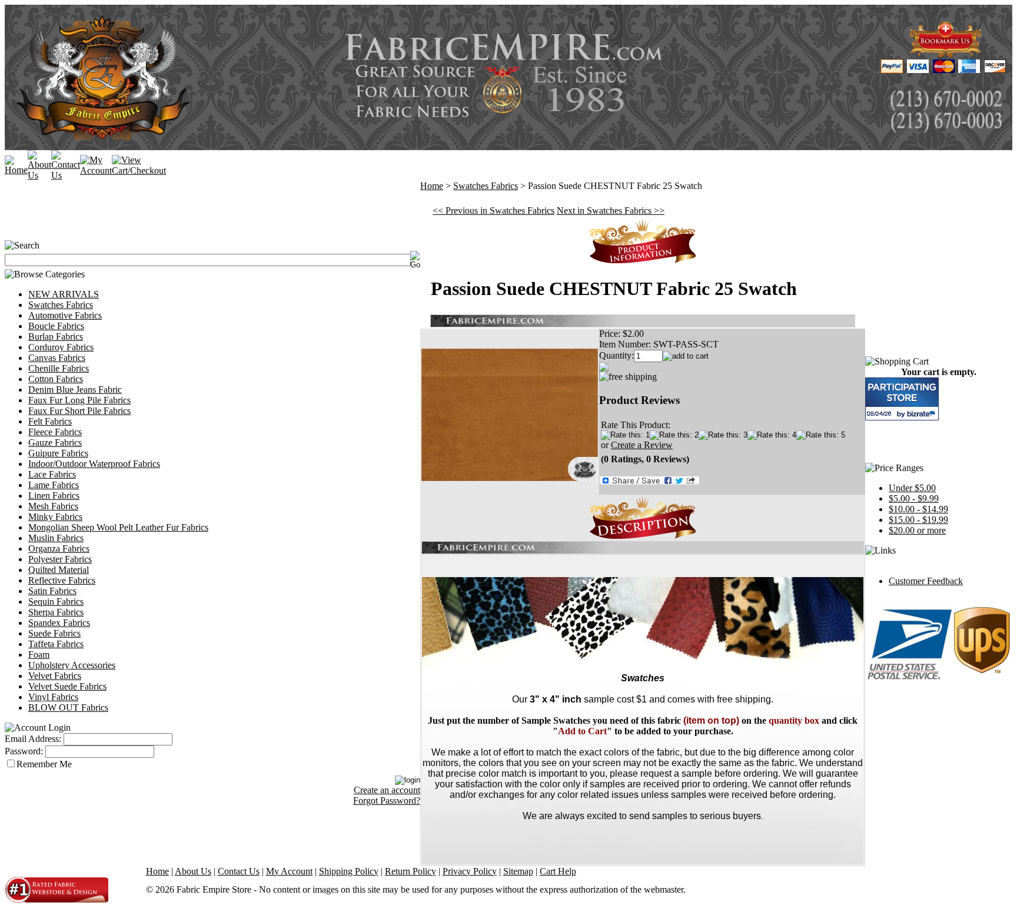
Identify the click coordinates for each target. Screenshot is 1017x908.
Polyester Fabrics (60, 559)
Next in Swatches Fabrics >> (610, 211)
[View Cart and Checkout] (139, 170)
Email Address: (33, 739)
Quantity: (616, 355)
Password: (24, 751)
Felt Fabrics (50, 421)
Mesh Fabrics (53, 506)
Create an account (387, 790)
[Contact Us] (65, 175)
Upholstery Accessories (71, 665)
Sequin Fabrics (56, 602)
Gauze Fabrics (55, 443)
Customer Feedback (926, 581)
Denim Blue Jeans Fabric (75, 390)
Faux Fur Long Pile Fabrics (79, 400)
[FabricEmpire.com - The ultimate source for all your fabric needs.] (946, 54)
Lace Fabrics (52, 474)
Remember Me (44, 764)
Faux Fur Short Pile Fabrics (79, 411)
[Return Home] (16, 170)
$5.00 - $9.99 (914, 498)
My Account (289, 871)
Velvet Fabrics (54, 676)
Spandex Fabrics (59, 623)
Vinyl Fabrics (53, 697)
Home (431, 186)
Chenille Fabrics (58, 368)
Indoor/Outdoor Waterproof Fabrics (94, 464)
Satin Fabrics (52, 591)
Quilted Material (58, 570)
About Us (193, 871)
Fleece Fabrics (55, 432)
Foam (38, 654)
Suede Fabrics (54, 633)
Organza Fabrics (58, 549)
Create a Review (642, 445)
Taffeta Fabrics (56, 644)
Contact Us (239, 871)
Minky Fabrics (55, 517)
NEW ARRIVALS (63, 294)
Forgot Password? (386, 801)
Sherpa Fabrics (56, 612)
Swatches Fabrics (60, 305)
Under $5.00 (912, 488)
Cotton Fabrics (55, 379)
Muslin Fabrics (56, 538)
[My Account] (96, 170)
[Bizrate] (922, 413)
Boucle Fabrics (56, 326)
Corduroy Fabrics (61, 347)
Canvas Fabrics (56, 358)
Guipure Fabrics (58, 453)
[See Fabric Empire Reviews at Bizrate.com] (902, 398)
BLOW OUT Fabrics (68, 707)
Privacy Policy (470, 871)
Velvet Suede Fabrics (67, 686)
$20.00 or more (917, 530)
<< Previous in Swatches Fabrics (493, 211)
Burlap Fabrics (55, 337)
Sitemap (518, 871)
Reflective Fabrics (61, 580)
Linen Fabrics (53, 496)
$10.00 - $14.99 (918, 509)
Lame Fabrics (53, 485)
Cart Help (558, 871)
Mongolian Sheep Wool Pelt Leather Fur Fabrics (118, 527)
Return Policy (410, 871)
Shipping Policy (348, 871)
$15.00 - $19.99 (918, 520)
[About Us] (39, 175)
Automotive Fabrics (65, 315)
